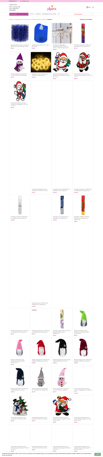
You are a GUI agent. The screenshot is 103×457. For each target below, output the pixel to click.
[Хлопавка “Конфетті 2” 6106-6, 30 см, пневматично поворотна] (20, 319)
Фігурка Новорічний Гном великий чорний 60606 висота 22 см (62, 360)
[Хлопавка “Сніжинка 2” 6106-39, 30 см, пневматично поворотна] (83, 134)
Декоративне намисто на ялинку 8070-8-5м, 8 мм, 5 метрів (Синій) (20, 45)
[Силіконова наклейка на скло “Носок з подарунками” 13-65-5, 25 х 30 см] (83, 377)
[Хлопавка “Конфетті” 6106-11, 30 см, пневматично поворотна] (83, 33)
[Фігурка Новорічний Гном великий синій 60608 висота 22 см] (20, 377)
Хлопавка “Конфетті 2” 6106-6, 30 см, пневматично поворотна (20, 331)
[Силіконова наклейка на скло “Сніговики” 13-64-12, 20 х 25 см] (20, 406)
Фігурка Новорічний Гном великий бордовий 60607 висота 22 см (83, 360)
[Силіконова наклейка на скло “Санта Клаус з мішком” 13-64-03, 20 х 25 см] (62, 435)
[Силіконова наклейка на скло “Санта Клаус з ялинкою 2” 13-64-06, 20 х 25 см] (83, 406)
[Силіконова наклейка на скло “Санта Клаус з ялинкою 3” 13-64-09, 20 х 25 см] (62, 406)
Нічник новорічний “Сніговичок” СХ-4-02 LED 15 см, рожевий (61, 389)
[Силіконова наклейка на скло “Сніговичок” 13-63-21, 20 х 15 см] (41, 134)
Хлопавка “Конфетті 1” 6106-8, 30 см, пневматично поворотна (41, 331)
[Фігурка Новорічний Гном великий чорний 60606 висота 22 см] (62, 348)
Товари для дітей (19, 19)
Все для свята (27, 19)
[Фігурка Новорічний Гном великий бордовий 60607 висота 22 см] (83, 348)
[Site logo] (51, 7)
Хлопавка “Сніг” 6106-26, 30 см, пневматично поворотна (60, 217)
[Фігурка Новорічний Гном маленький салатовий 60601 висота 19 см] (83, 319)
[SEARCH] (93, 14)
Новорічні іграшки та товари (38, 19)
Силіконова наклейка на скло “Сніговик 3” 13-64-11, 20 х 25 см (39, 418)
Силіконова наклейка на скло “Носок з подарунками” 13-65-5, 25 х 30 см (83, 390)
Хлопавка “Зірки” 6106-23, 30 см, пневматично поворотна (40, 303)
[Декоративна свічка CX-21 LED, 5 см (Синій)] (41, 33)
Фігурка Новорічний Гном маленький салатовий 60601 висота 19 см (81, 332)
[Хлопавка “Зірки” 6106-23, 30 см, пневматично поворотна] (41, 248)
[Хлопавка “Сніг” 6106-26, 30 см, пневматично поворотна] (62, 205)
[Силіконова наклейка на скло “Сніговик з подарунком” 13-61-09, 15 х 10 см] (20, 91)
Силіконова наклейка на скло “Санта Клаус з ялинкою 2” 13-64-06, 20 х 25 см (82, 419)
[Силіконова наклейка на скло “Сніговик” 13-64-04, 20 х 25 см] (41, 435)
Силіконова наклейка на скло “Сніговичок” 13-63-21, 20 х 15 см (40, 190)
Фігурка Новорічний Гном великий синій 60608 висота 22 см (19, 389)
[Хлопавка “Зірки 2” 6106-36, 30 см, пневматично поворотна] (62, 134)
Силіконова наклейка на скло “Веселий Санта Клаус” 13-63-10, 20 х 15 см (61, 75)
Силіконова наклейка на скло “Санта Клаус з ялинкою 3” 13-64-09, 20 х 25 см (61, 419)
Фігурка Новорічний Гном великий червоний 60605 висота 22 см (40, 360)
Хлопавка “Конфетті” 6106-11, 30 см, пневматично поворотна (82, 45)
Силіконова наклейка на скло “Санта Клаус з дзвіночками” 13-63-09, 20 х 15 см (82, 448)
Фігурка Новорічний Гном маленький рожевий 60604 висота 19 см (18, 361)
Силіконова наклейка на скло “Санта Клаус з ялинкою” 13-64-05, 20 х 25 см (20, 448)
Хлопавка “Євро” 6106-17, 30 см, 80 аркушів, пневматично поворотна (62, 332)
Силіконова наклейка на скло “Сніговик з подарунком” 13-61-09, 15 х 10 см (19, 104)
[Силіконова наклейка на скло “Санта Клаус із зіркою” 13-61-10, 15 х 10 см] (83, 62)
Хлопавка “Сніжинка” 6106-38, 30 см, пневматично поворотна (19, 217)
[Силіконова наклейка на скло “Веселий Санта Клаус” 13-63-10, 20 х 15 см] (62, 62)
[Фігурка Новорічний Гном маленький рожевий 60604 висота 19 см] (20, 348)
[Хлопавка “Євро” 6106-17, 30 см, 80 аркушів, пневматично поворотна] (62, 319)
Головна (11, 19)
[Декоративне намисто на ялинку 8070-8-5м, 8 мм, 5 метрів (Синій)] (20, 33)
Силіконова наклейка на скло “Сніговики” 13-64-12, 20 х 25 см (18, 418)
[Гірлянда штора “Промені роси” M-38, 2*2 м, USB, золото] (41, 62)
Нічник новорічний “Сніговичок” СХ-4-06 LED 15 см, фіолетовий (19, 74)
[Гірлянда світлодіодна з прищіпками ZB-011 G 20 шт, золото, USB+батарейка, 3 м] (62, 33)
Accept (97, 454)
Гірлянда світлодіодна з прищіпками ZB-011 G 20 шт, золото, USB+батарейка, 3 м (61, 46)
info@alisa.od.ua (25, 1)
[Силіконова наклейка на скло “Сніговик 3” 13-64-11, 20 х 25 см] (41, 406)
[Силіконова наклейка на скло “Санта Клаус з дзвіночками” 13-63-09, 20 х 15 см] (83, 435)
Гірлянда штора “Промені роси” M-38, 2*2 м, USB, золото (40, 74)
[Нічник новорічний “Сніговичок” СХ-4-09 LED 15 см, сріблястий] (41, 377)
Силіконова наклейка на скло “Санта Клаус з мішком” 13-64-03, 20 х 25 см (61, 448)
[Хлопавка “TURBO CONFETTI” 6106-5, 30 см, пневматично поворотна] (83, 205)
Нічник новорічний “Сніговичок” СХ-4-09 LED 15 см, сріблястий (40, 389)
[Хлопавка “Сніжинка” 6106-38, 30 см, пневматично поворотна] (20, 205)
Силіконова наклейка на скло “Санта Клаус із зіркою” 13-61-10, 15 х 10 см (83, 75)
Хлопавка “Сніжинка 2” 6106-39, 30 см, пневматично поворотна (83, 190)
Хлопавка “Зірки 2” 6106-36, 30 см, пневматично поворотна (61, 190)
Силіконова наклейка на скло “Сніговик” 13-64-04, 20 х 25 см (39, 447)
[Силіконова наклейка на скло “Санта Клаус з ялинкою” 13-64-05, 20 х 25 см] (20, 435)
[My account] (93, 7)
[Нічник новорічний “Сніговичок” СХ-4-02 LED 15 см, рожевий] (62, 377)
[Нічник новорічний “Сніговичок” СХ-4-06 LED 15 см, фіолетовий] (20, 62)
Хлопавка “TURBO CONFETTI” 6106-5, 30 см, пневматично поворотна (81, 218)
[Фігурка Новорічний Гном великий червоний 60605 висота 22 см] (41, 348)
